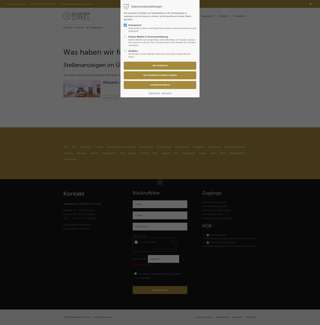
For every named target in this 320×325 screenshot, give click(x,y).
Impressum (167, 93)
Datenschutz (154, 93)
